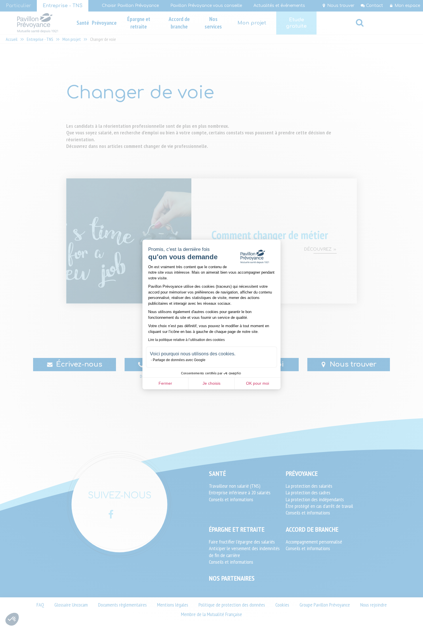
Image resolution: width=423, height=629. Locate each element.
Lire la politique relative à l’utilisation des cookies (186, 340)
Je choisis (211, 383)
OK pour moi (257, 383)
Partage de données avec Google (179, 360)
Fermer (165, 383)
